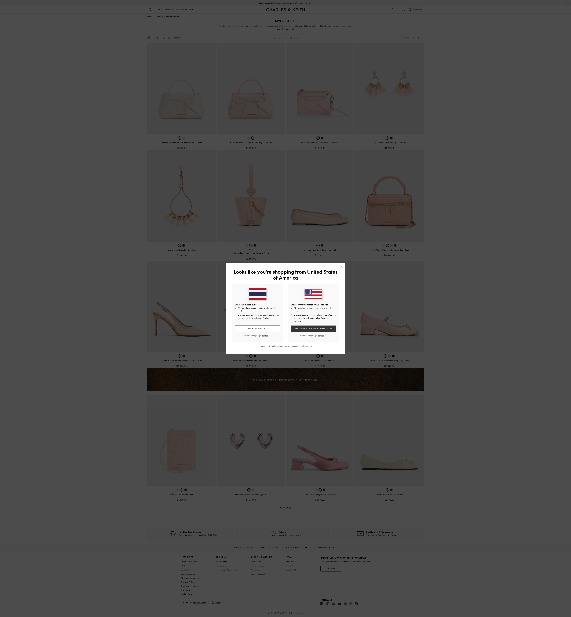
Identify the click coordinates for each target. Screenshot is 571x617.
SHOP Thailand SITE (258, 328)
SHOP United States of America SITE (313, 328)
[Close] (341, 266)
